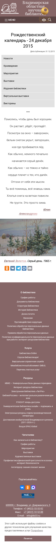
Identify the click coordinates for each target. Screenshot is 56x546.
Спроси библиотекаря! (28, 357)
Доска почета (28, 314)
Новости (8, 58)
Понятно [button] (28, 538)
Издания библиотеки (15, 88)
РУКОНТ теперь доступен (28, 402)
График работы (28, 297)
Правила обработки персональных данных (28, 333)
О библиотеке (28, 292)
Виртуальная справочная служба (28, 361)
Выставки (9, 81)
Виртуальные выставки (16, 96)
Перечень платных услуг (28, 369)
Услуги (28, 348)
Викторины (10, 103)
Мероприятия (11, 73)
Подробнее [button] (37, 530)
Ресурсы (28, 378)
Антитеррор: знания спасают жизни (28, 467)
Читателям (28, 435)
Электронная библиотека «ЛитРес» (28, 391)
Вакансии (28, 318)
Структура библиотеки (28, 306)
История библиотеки (28, 310)
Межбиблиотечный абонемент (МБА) (28, 365)
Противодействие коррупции (28, 322)
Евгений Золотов (15, 261)
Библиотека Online (28, 353)
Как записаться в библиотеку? (28, 440)
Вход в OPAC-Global (28, 426)
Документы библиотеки (28, 301)
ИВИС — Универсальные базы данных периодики (28, 383)
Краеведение (11, 65)
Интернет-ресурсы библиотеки (28, 387)
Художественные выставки (28, 456)
